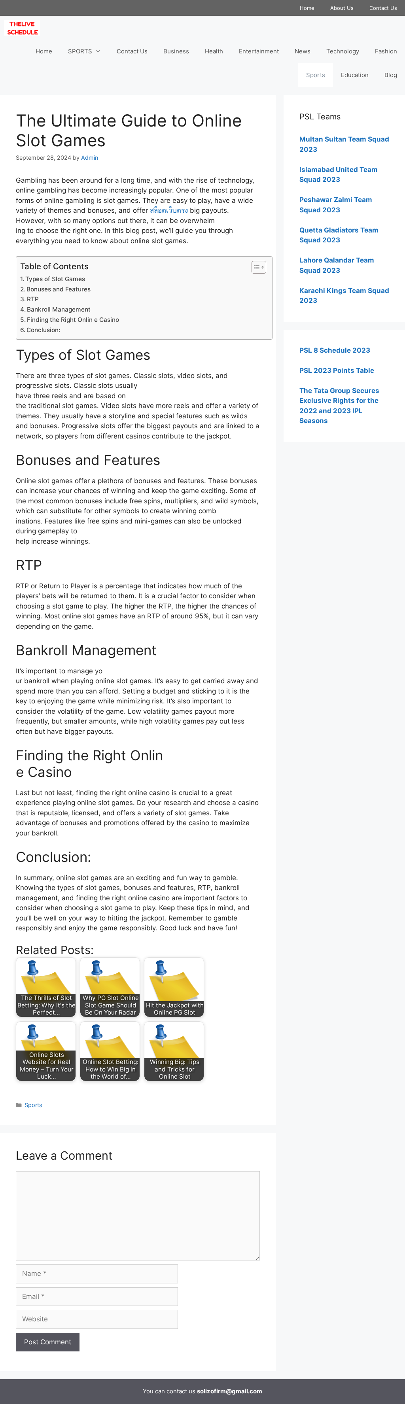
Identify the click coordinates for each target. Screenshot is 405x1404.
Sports (315, 75)
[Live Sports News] (24, 28)
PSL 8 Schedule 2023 (334, 350)
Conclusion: (43, 330)
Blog (390, 75)
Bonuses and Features (58, 289)
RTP (33, 299)
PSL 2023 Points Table (336, 370)
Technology (342, 51)
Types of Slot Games (55, 279)
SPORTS (80, 51)
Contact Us (383, 8)
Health (214, 51)
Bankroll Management (59, 309)
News (302, 51)
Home (307, 8)
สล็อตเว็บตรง (169, 210)
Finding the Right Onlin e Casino (73, 319)
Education (355, 75)
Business (176, 51)
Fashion (386, 51)
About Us (342, 8)
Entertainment (259, 51)
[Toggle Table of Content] (255, 267)
